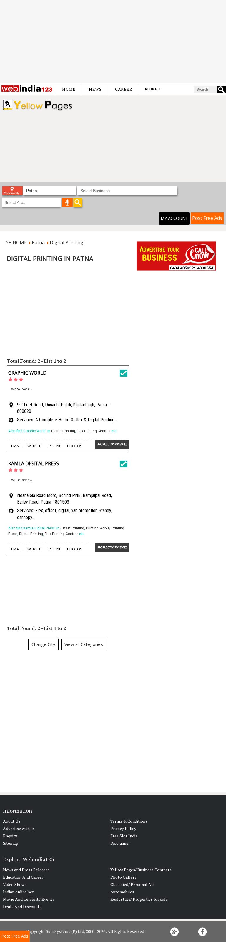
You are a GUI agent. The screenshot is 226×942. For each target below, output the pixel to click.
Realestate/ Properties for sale (139, 899)
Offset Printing (72, 528)
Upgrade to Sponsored (112, 444)
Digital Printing (63, 431)
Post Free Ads (207, 218)
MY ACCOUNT (174, 218)
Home (68, 89)
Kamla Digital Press (33, 463)
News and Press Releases (26, 869)
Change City (43, 644)
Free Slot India (123, 836)
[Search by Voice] (67, 202)
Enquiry (10, 836)
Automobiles (122, 892)
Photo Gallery (123, 877)
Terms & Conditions (128, 821)
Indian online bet (18, 892)
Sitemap (10, 843)
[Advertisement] (113, 41)
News (95, 89)
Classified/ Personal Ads (133, 884)
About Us (11, 821)
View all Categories (83, 644)
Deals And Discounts (22, 906)
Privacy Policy (123, 828)
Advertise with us (19, 828)
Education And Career (23, 877)
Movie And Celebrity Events (28, 899)
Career (123, 89)
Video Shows (14, 884)
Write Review (21, 389)
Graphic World (27, 372)
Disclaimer (120, 843)
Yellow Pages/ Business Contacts (141, 869)
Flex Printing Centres (93, 431)
